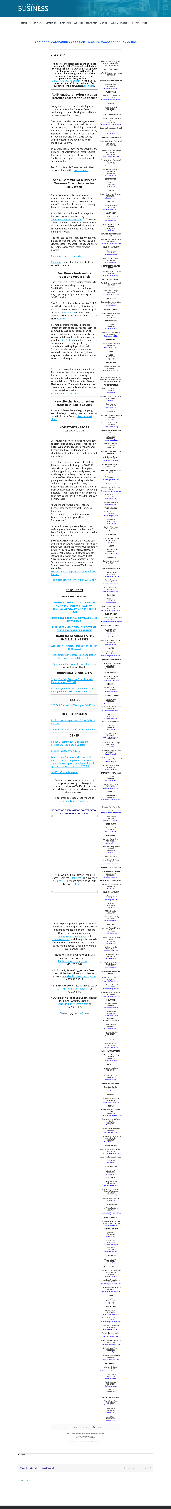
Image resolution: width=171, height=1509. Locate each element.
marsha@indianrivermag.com (79, 976)
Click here (56, 262)
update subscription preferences (93, 1441)
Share (65, 1014)
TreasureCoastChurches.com (66, 219)
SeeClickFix (67, 340)
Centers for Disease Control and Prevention (73, 729)
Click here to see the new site (66, 256)
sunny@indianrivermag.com (73, 988)
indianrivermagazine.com (72, 936)
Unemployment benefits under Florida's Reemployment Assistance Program (72, 690)
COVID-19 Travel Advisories (64, 772)
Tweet (75, 1014)
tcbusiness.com (60, 939)
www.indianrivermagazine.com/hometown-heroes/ (73, 573)
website (61, 318)
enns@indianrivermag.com (66, 80)
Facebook (76, 1427)
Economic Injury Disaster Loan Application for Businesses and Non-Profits (74, 656)
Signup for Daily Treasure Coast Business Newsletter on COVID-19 (72, 681)
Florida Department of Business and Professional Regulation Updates (70, 743)
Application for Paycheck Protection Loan (74, 664)
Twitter (87, 1427)
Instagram (98, 1427)
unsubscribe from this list (76, 1441)
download (69, 312)
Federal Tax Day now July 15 (65, 750)
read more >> (81, 170)
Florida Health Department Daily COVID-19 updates (73, 722)
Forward (86, 1014)
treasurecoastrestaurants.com (67, 393)
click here (89, 85)
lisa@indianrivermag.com (72, 961)
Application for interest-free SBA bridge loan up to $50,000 (74, 647)
